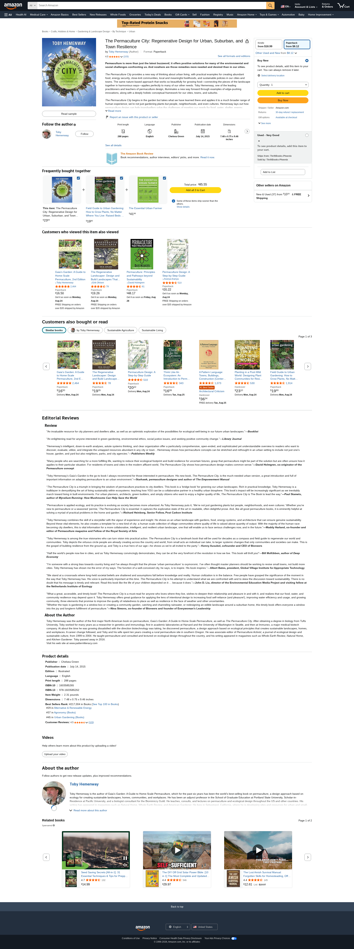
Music (230, 14)
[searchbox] (151, 5)
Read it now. (207, 157)
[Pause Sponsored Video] (125, 858)
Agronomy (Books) (65, 712)
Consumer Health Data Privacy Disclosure (180, 938)
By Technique (119, 31)
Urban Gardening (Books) (69, 717)
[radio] (269, 44)
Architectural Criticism (211, 389)
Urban (132, 31)
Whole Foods (118, 14)
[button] (8, 14)
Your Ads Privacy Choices (217, 938)
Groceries (135, 14)
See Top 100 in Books (105, 704)
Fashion (205, 14)
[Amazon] (13, 5)
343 (181, 383)
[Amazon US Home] (143, 928)
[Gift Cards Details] (189, 14)
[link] (105, 190)
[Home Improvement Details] (333, 14)
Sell (194, 14)
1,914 (289, 383)
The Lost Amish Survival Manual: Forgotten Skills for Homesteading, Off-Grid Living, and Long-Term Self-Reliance (266, 874)
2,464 (75, 383)
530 (252, 383)
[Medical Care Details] (47, 14)
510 (145, 379)
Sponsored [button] (47, 825)
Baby (301, 14)
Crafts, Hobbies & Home (63, 31)
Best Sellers (79, 14)
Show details (183, 207)
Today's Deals (153, 14)
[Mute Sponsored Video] (125, 865)
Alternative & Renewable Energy (73, 707)
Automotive (288, 14)
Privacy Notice (150, 938)
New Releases (98, 14)
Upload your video (54, 754)
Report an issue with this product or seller (134, 117)
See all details (113, 145)
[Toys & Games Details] (278, 14)
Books (168, 14)
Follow (84, 133)
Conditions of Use (131, 938)
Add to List (269, 172)
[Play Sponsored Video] (177, 850)
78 (109, 383)
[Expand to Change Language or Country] (187, 927)
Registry (218, 14)
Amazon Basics (60, 14)
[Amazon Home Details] (256, 14)
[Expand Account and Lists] (316, 7)
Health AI (21, 14)
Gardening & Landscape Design (94, 31)
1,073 (218, 383)
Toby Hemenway (118, 51)
